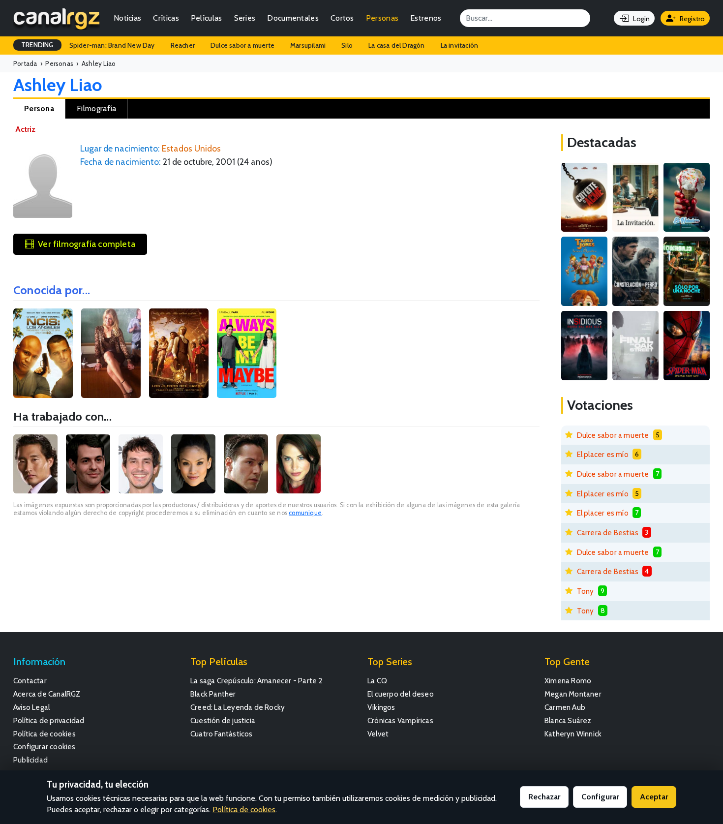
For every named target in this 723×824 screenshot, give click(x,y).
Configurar (600, 796)
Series (245, 18)
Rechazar (544, 796)
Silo (347, 45)
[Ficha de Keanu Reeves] (246, 463)
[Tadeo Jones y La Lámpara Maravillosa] (584, 271)
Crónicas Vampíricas (400, 720)
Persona (39, 108)
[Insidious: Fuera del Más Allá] (584, 345)
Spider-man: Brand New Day (112, 45)
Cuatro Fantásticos (221, 733)
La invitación (460, 45)
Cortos (342, 18)
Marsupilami (308, 45)
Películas (206, 18)
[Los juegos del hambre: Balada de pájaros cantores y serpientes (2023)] (179, 353)
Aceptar (654, 796)
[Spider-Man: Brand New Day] (686, 345)
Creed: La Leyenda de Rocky (237, 707)
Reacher (183, 45)
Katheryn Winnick (573, 733)
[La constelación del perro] (635, 271)
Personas (382, 18)
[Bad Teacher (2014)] (111, 353)
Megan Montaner (573, 694)
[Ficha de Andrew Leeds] (88, 463)
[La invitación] (635, 197)
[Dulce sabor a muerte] (686, 197)
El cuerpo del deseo (400, 694)
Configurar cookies (44, 746)
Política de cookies (44, 733)
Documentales (293, 18)
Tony (585, 591)
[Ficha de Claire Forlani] (298, 463)
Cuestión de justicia (222, 720)
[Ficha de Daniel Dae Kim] (35, 463)
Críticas (166, 18)
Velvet (378, 733)
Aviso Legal (31, 707)
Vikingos (381, 707)
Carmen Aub (564, 707)
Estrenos (425, 18)
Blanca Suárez (568, 720)
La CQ (377, 680)
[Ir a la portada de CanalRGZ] (56, 18)
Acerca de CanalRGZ (47, 694)
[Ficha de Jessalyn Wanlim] (193, 463)
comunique (305, 513)
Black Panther (213, 694)
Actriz (25, 129)
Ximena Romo (567, 680)
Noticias (127, 18)
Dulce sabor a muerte (242, 45)
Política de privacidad (48, 720)
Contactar (30, 680)
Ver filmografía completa (86, 244)
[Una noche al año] (686, 271)
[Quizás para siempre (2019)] (246, 353)
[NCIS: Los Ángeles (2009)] (43, 353)
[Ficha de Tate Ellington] (141, 463)
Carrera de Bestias (608, 532)
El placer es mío (603, 454)
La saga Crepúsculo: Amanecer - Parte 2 (256, 680)
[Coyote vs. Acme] (584, 197)
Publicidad (30, 759)
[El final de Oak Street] (635, 345)
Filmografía (96, 108)
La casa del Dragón (396, 45)
